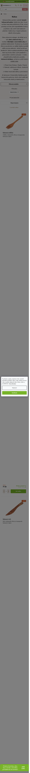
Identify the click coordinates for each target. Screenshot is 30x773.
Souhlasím (14, 393)
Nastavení (14, 388)
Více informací (12, 384)
